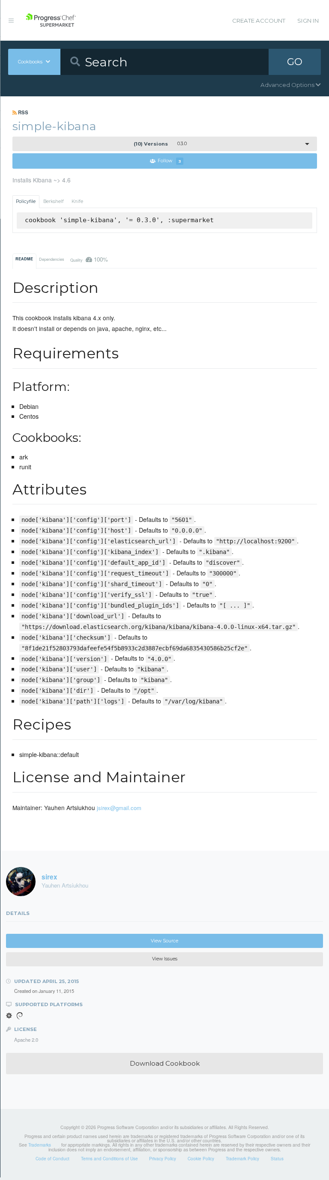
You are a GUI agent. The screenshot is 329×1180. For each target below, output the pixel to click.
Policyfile (26, 201)
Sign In (308, 20)
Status (277, 1159)
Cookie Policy (201, 1159)
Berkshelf (53, 201)
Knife (77, 201)
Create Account (258, 20)
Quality (89, 259)
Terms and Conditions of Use (109, 1159)
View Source (164, 941)
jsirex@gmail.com (119, 808)
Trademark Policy (242, 1159)
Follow (169, 161)
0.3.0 (160, 144)
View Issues (164, 959)
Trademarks (39, 1145)
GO (294, 62)
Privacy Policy (162, 1159)
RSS (22, 112)
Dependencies (51, 259)
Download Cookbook (165, 1063)
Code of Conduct (52, 1159)
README (24, 259)
